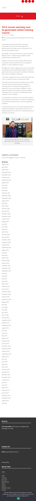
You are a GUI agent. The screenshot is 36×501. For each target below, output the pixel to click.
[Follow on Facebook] (23, 1)
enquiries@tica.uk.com (12, 452)
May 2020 (4, 310)
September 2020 (6, 299)
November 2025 (6, 175)
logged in (11, 157)
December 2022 (6, 240)
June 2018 (4, 361)
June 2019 (4, 333)
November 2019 (6, 320)
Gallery (4, 486)
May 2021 (4, 278)
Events (3, 484)
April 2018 (5, 367)
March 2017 (5, 387)
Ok (18, 498)
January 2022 (5, 263)
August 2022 (5, 250)
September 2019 (6, 325)
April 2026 (5, 167)
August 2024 (5, 201)
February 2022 (6, 260)
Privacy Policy (5, 462)
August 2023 (5, 221)
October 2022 (5, 245)
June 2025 (4, 185)
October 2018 (5, 351)
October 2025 (5, 177)
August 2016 (5, 400)
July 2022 (4, 253)
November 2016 (6, 398)
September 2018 (6, 354)
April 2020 (5, 312)
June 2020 (4, 307)
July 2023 (4, 224)
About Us (4, 474)
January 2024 (5, 211)
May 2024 (4, 203)
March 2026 (5, 169)
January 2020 (5, 317)
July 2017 (4, 382)
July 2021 (4, 273)
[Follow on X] (26, 1)
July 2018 (4, 359)
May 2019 (4, 336)
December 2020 (6, 291)
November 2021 (6, 268)
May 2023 (4, 229)
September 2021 (6, 271)
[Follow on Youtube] (29, 1)
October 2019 (5, 323)
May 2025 (4, 188)
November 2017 (6, 377)
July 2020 (4, 304)
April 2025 (5, 190)
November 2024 (6, 195)
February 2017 (6, 390)
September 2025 (6, 180)
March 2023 (5, 232)
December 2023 (6, 214)
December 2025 (6, 172)
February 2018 (6, 369)
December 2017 (6, 374)
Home (3, 472)
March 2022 (5, 258)
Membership (5, 482)
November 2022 (6, 242)
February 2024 (6, 208)
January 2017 (5, 393)
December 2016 (6, 395)
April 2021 (5, 281)
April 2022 (5, 255)
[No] (34, 496)
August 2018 (5, 356)
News (3, 476)
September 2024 (6, 198)
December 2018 (6, 346)
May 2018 (4, 364)
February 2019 (6, 341)
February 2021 (6, 286)
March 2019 (5, 338)
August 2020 (5, 302)
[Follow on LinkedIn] (33, 1)
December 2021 (6, 266)
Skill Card (4, 480)
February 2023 (6, 234)
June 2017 (4, 385)
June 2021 (4, 276)
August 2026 (5, 164)
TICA (12, 35)
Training (4, 478)
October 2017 (5, 380)
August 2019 (5, 328)
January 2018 (5, 372)
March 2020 (5, 315)
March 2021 (5, 284)
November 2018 (6, 349)
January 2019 (5, 343)
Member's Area (6, 488)
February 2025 (6, 193)
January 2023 (5, 237)
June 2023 (4, 227)
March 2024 (5, 206)
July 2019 (4, 330)
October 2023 (5, 219)
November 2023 (6, 216)
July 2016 (4, 403)
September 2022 (6, 247)
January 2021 (5, 289)
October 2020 (5, 297)
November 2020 (6, 294)
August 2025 (5, 182)
